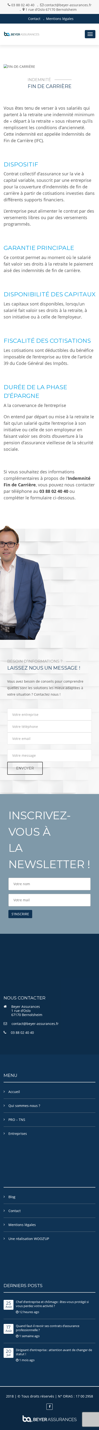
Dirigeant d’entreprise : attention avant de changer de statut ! (54, 1352)
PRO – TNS (16, 1120)
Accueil (14, 1092)
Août (9, 1305)
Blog (11, 1197)
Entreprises (17, 1133)
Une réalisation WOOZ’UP (28, 1239)
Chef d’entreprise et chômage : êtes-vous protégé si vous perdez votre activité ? (52, 1304)
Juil (8, 1353)
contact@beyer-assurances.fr (35, 1024)
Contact (34, 18)
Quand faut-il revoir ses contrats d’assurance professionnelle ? (47, 1328)
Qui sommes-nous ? (24, 1106)
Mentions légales (60, 18)
